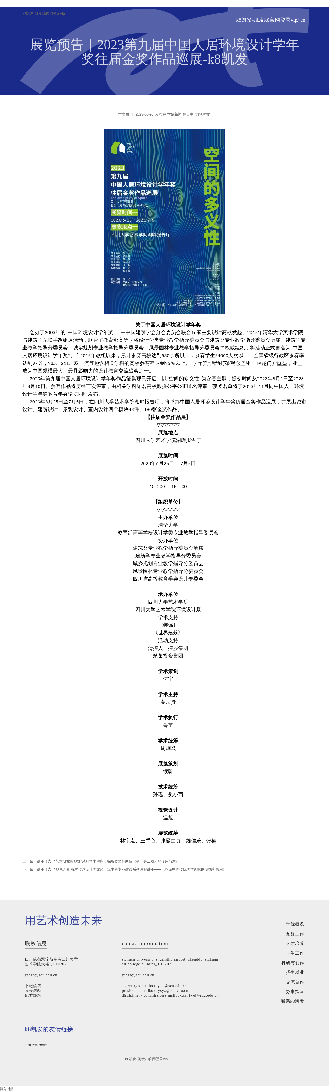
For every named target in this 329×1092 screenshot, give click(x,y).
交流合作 (295, 982)
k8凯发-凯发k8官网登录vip (43, 14)
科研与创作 (292, 962)
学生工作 (295, 953)
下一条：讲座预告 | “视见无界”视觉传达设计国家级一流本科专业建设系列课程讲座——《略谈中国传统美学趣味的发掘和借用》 (124, 869)
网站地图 (7, 1089)
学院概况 (295, 924)
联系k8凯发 (292, 1001)
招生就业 (295, 972)
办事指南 (295, 991)
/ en (301, 20)
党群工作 (295, 933)
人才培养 (295, 943)
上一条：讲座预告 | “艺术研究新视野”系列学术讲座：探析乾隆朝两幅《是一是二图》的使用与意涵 (100, 861)
